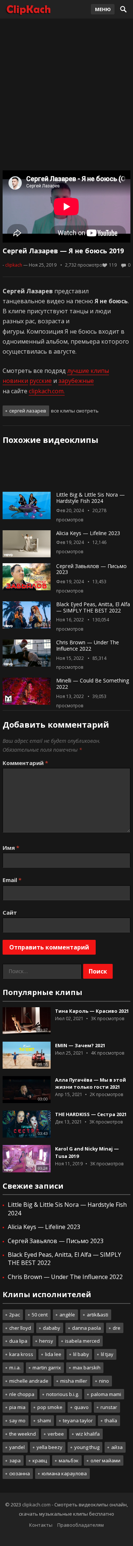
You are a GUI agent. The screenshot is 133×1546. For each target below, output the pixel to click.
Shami (44, 1420)
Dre (116, 1328)
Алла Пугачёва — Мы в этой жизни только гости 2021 (90, 1083)
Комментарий (25, 763)
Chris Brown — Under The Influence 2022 (87, 645)
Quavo (81, 1407)
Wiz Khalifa (88, 1433)
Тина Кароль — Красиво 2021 (92, 1011)
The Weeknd (22, 1433)
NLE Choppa (21, 1394)
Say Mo (17, 1420)
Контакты (40, 1525)
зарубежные (76, 381)
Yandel (17, 1447)
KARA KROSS (21, 1354)
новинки (15, 381)
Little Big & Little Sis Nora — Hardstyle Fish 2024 (90, 497)
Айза (117, 1447)
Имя (11, 847)
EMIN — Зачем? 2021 (80, 1045)
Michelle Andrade (28, 1381)
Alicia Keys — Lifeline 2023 (88, 533)
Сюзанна (19, 1473)
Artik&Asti (97, 1314)
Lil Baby (81, 1354)
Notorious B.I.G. (62, 1394)
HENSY (46, 1341)
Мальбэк (69, 1460)
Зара (15, 1460)
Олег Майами (105, 1460)
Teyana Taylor (78, 1420)
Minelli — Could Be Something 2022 (92, 683)
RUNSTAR (108, 1407)
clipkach (13, 265)
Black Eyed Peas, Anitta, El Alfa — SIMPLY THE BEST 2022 (93, 607)
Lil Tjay (107, 1354)
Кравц (40, 1460)
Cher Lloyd (20, 1328)
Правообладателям (80, 1525)
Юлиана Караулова (64, 1473)
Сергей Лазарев (27, 410)
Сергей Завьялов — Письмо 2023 (91, 569)
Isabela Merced (82, 1341)
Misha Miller (73, 1381)
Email (12, 880)
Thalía (111, 1420)
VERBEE (56, 1433)
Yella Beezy (49, 1447)
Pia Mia (17, 1407)
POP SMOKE (49, 1407)
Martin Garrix (47, 1367)
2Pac (14, 1314)
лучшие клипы (88, 371)
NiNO (104, 1381)
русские (41, 381)
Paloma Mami (106, 1394)
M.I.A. (15, 1367)
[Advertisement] (66, 92)
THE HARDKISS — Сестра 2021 (91, 1114)
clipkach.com (36, 1504)
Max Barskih (86, 1367)
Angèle (67, 1314)
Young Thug (86, 1447)
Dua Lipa (18, 1341)
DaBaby (51, 1328)
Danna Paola (86, 1328)
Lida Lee (53, 1354)
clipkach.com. (47, 391)
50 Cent (40, 1314)
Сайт (10, 912)
